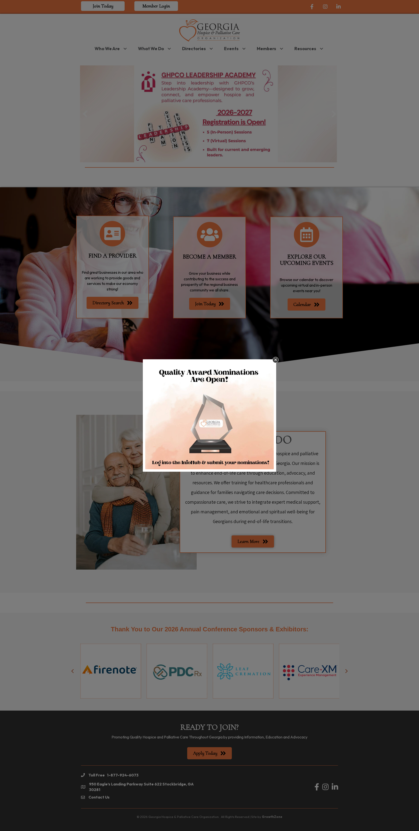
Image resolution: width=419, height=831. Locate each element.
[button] (276, 360)
